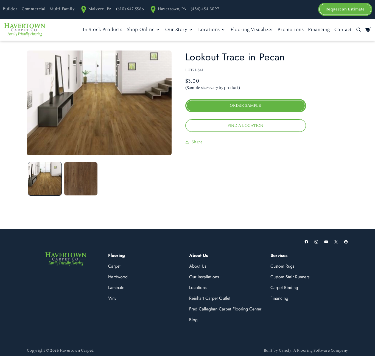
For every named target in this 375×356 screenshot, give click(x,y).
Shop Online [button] (141, 29)
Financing (319, 29)
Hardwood (118, 277)
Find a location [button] (246, 125)
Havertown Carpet (76, 350)
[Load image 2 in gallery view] (80, 178)
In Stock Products (102, 29)
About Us (197, 266)
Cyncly (285, 350)
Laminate (116, 287)
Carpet (114, 266)
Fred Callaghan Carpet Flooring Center (225, 309)
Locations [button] (209, 29)
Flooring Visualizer (252, 29)
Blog (193, 319)
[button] (358, 29)
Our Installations (204, 277)
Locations (197, 287)
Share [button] (197, 142)
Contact (343, 29)
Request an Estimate (345, 9)
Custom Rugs (282, 266)
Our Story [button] (176, 29)
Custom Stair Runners (289, 277)
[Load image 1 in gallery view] (44, 178)
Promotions (291, 29)
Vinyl (112, 298)
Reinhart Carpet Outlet (209, 298)
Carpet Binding (284, 287)
